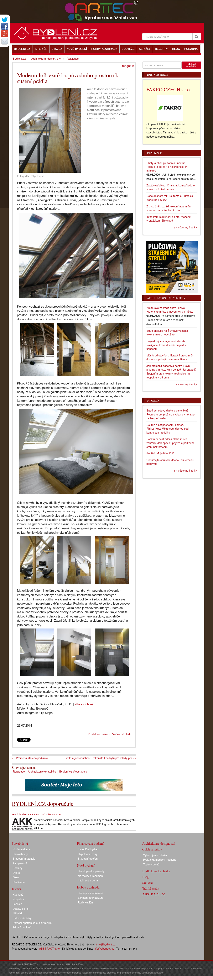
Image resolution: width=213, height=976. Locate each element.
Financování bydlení (90, 843)
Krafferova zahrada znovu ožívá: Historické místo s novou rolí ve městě (169, 310)
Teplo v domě (151, 864)
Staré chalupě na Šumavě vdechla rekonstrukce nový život (167, 332)
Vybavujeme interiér (155, 855)
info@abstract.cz (104, 948)
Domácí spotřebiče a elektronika (32, 923)
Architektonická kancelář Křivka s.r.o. (37, 814)
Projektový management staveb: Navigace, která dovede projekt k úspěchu (166, 345)
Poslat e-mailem (99, 734)
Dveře (16, 873)
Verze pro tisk (121, 734)
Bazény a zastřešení (90, 893)
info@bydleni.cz (106, 944)
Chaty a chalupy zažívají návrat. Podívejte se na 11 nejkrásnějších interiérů (166, 167)
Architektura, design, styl (46, 58)
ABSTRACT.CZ (153, 894)
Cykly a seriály (152, 849)
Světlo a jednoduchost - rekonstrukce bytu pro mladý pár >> (100, 758)
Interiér (16, 889)
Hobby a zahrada (88, 887)
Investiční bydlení (88, 849)
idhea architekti (85, 704)
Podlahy (17, 868)
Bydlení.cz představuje (73, 771)
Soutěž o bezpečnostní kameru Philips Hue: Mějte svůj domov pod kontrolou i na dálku (167, 428)
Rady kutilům (86, 902)
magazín (128, 65)
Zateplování (20, 863)
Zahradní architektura (90, 898)
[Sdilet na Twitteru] (4, 19)
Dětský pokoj (20, 909)
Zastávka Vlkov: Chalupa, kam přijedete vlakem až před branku (170, 187)
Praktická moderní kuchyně (159, 859)
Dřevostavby (20, 854)
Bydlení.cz (19, 58)
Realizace (19, 771)
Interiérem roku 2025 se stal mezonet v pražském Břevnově (168, 219)
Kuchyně (18, 894)
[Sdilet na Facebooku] (4, 26)
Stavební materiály (24, 858)
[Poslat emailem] (4, 41)
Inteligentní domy (88, 880)
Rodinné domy (21, 849)
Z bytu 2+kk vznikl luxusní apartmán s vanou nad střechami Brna (168, 208)
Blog (145, 877)
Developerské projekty (91, 871)
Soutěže (147, 882)
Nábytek (18, 913)
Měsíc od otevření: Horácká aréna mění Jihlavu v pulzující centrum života (170, 357)
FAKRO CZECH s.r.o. (168, 89)
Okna (16, 877)
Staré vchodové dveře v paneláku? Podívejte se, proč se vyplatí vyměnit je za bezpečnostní (170, 414)
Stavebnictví (20, 843)
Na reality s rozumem (91, 876)
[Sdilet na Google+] (4, 33)
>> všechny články (185, 227)
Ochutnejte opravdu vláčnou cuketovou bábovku (169, 462)
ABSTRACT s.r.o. (50, 948)
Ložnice (17, 904)
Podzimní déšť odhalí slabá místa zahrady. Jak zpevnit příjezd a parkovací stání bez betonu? (170, 443)
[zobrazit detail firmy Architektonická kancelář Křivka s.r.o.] (22, 824)
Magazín (153, 400)
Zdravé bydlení (22, 927)
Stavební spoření (88, 858)
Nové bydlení (85, 865)
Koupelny (18, 899)
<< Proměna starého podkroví (30, 758)
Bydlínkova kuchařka (156, 871)
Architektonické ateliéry (42, 771)
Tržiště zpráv (150, 888)
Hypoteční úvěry (88, 854)
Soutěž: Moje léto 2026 (160, 453)
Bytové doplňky (22, 918)
